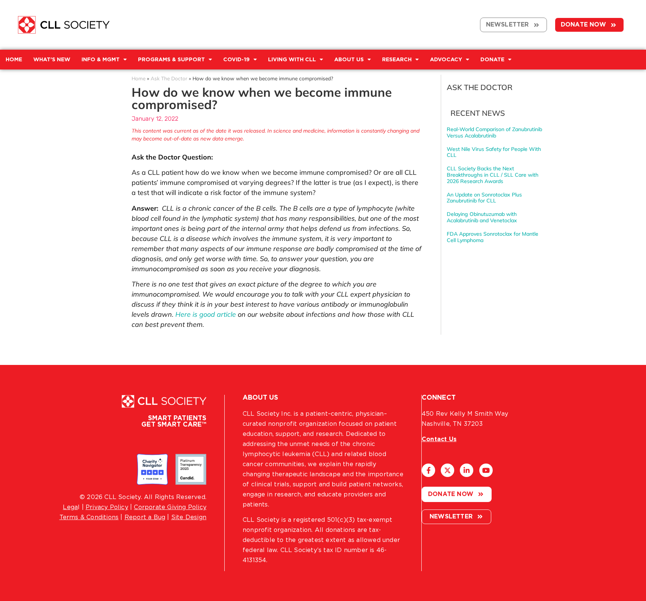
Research (397, 59)
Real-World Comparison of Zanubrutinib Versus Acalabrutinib (494, 132)
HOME (14, 59)
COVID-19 (236, 59)
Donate (492, 59)
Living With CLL (292, 59)
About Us (349, 59)
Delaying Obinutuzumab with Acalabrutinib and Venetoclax (482, 217)
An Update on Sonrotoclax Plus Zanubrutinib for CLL (484, 197)
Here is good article (205, 314)
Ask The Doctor (169, 78)
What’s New (51, 59)
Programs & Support (171, 59)
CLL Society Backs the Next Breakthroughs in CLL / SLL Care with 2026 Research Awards (492, 175)
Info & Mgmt (100, 59)
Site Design (188, 517)
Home (138, 78)
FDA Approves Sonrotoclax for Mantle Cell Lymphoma (492, 237)
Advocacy (446, 59)
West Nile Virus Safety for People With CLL (494, 152)
